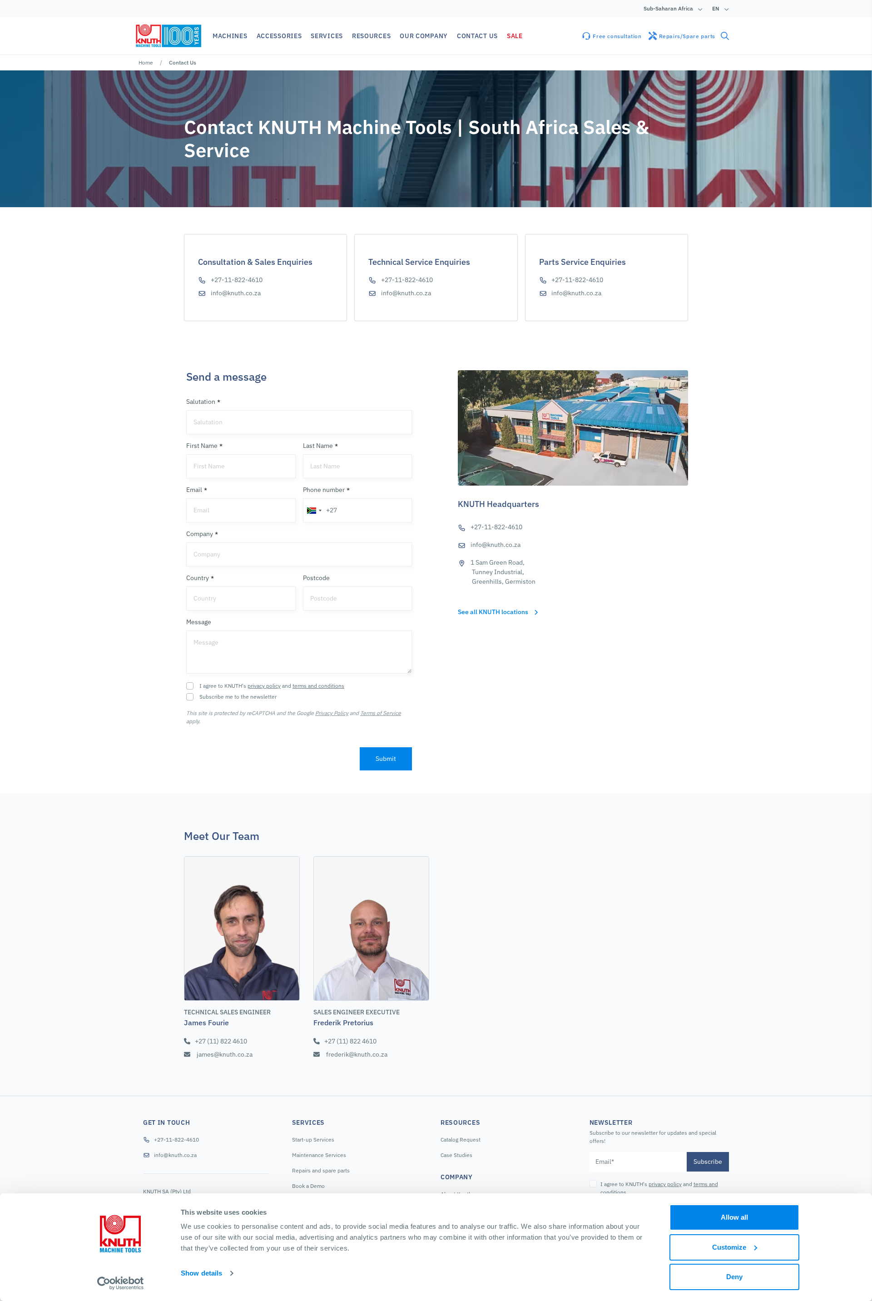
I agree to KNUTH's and (271, 685)
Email (194, 490)
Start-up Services (313, 1139)
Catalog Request (461, 1139)
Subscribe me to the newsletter (238, 696)
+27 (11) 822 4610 (221, 1041)
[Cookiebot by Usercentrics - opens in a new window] (120, 1283)
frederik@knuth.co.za (356, 1054)
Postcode (316, 578)
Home (146, 62)
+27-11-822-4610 (237, 280)
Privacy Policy (331, 713)
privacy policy (264, 685)
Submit (386, 759)
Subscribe (708, 1161)
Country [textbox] (204, 598)
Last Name (318, 446)
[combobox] (313, 510)
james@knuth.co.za (225, 1054)
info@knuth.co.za (236, 293)
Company (199, 534)
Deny (734, 1277)
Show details (201, 1273)
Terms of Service (380, 713)
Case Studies (456, 1155)
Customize (729, 1247)
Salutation (200, 401)
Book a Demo (308, 1185)
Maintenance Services (319, 1155)
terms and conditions (318, 685)
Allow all (734, 1217)
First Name (202, 446)
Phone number (324, 490)
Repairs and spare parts (321, 1170)
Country (197, 578)
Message (198, 622)
